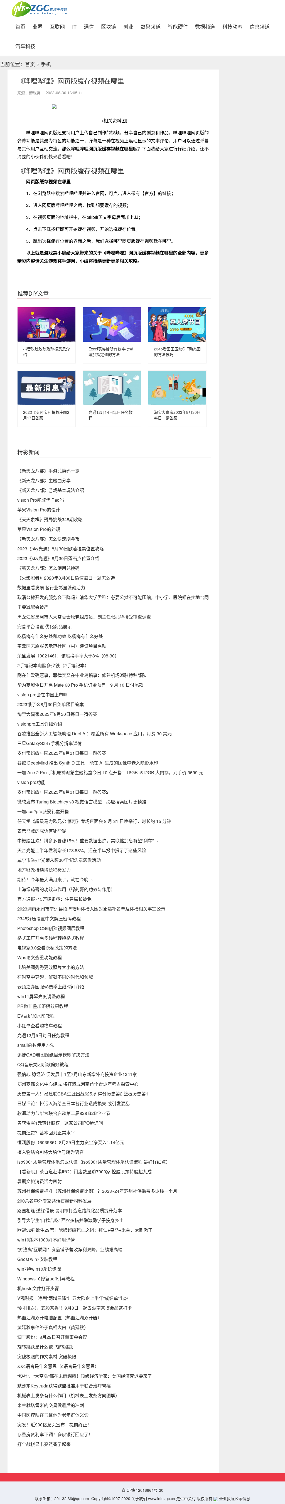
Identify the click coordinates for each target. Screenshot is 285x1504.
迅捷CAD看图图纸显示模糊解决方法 (53, 1055)
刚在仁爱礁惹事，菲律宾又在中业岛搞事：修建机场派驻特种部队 (81, 675)
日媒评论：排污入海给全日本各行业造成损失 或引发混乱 (73, 1103)
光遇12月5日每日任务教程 (43, 1035)
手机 (46, 64)
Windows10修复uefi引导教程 (46, 1278)
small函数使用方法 (36, 1045)
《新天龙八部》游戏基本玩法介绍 (50, 490)
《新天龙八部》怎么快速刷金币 (48, 539)
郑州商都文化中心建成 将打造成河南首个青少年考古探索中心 (78, 1084)
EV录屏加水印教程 (36, 1016)
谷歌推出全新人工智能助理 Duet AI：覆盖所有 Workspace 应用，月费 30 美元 (94, 733)
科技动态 (232, 26)
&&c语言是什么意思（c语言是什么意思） (58, 1366)
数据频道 (205, 26)
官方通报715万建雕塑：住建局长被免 (54, 899)
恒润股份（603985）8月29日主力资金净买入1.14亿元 (70, 1142)
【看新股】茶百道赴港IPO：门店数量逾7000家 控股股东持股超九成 (84, 1171)
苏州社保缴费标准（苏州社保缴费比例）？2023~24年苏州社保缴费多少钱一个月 (97, 1191)
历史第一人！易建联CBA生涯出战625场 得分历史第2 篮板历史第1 (82, 1093)
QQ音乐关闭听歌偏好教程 (42, 1064)
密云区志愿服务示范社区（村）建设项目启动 (61, 646)
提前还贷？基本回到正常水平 (46, 1132)
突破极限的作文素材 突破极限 (46, 1356)
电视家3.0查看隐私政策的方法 (47, 947)
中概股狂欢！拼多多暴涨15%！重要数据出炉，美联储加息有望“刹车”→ (87, 840)
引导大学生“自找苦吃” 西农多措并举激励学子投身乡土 (70, 1220)
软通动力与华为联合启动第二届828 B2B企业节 (63, 1113)
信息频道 (260, 26)
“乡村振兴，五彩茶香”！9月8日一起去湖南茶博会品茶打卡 (74, 1308)
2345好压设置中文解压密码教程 (49, 918)
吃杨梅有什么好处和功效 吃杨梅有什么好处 (60, 636)
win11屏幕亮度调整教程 (41, 996)
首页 (22, 26)
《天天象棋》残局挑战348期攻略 (50, 519)
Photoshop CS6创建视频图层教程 (50, 928)
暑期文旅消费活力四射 (39, 1181)
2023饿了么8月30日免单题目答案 (50, 704)
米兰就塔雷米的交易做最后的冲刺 (50, 1405)
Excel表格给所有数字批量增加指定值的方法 (111, 351)
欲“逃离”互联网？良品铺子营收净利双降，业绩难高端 (69, 1249)
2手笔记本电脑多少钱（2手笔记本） (53, 665)
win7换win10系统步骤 (39, 1269)
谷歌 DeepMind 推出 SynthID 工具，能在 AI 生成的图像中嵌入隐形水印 (87, 763)
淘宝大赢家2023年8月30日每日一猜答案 (57, 714)
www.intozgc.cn (161, 1498)
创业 (128, 26)
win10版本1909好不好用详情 (46, 1239)
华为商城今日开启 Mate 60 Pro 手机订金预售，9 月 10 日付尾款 (80, 685)
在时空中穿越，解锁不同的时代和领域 (55, 977)
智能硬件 (178, 26)
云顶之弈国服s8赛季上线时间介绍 (50, 986)
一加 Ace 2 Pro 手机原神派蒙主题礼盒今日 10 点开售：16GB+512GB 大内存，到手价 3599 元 (110, 772)
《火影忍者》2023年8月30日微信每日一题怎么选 (66, 578)
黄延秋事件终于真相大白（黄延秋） (53, 1327)
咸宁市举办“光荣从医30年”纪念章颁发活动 (59, 860)
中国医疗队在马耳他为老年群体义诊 (53, 1415)
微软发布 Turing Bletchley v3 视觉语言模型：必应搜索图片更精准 (81, 801)
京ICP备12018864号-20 (142, 1490)
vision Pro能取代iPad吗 (40, 500)
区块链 (108, 26)
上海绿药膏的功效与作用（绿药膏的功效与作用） (66, 889)
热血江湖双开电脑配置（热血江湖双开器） (59, 1317)
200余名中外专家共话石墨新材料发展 (54, 1201)
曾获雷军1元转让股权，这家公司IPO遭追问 (60, 1123)
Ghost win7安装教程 (37, 1259)
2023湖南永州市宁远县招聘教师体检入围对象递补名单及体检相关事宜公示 (91, 909)
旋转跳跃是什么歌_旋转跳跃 (45, 1347)
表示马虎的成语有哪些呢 (41, 831)
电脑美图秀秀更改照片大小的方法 (50, 967)
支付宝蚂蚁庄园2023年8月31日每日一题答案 (61, 753)
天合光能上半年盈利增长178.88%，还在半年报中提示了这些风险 (81, 850)
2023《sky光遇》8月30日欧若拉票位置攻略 (60, 548)
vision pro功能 (31, 782)
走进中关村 (186, 1498)
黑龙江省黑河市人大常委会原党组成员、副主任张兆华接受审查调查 (84, 617)
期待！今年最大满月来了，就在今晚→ (55, 879)
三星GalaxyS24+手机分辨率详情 (49, 743)
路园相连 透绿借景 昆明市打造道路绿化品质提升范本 (69, 1210)
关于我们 (139, 1498)
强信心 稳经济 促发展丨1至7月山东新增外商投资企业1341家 (77, 1074)
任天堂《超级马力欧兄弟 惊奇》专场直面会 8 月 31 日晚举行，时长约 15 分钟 (94, 821)
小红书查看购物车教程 (39, 1025)
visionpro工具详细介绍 (39, 724)
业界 (38, 26)
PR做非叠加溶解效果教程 (42, 1006)
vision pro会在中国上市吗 (42, 694)
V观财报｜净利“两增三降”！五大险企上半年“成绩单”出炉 (72, 1298)
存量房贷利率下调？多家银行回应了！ (55, 1434)
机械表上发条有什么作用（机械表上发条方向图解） (68, 1395)
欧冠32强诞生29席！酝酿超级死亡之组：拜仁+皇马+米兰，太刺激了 (85, 1230)
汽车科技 (25, 45)
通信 (89, 26)
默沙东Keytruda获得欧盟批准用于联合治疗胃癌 (64, 1385)
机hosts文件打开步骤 (38, 1288)
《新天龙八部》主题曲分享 (44, 480)
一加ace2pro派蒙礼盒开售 (43, 811)
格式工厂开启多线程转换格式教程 (50, 938)
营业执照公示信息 (234, 1498)
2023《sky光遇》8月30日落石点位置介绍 (58, 558)
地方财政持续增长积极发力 (44, 870)
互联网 (57, 26)
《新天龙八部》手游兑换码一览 (48, 470)
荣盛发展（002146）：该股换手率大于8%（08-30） (68, 655)
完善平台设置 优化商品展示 (44, 626)
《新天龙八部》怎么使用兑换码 (48, 568)
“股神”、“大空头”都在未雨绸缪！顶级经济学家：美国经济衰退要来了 (84, 1376)
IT (74, 26)
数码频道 (151, 26)
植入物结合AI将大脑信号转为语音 (50, 1152)
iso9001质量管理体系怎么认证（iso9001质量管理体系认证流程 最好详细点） (93, 1162)
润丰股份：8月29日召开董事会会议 (52, 1337)
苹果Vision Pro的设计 (38, 509)
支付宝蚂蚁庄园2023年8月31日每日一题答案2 (63, 792)
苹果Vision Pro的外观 (38, 529)
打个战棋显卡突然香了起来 (44, 1444)
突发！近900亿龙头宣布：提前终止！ (54, 1424)
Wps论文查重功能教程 (39, 957)
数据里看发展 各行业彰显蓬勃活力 (51, 587)
